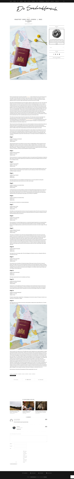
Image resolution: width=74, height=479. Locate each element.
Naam (11, 443)
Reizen (29, 1)
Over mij (57, 1)
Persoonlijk (41, 1)
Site (10, 448)
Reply (46, 419)
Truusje (41, 379)
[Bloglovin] (59, 54)
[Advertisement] (28, 88)
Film (37, 1)
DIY (17, 1)
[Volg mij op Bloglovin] (13, 375)
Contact (52, 1)
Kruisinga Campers (29, 119)
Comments (16, 379)
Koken (14, 1)
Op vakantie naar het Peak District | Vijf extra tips (14, 412)
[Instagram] (55, 54)
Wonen (21, 1)
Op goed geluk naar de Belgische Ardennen (27, 412)
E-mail (11, 446)
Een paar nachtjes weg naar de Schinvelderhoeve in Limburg (40, 412)
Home (11, 1)
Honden (33, 1)
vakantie (28, 96)
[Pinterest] (57, 54)
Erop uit (47, 1)
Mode (25, 1)
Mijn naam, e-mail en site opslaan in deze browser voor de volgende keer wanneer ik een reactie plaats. (25, 457)
